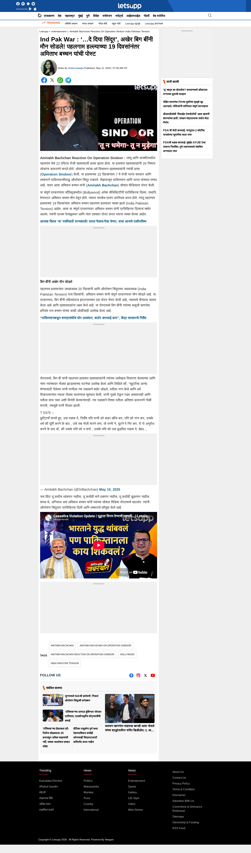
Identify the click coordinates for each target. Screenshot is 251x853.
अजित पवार (45, 804)
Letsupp (43, 31)
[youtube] (153, 676)
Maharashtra (91, 786)
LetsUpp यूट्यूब (132, 23)
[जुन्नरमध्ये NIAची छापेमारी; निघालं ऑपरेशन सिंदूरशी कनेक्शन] (53, 700)
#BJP (42, 792)
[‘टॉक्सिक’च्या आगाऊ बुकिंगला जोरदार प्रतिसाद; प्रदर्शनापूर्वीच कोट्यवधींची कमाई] (53, 716)
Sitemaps (178, 816)
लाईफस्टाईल (133, 16)
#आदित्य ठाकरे (46, 809)
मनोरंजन (107, 16)
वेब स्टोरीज (159, 16)
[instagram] (138, 676)
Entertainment (136, 780)
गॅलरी (146, 16)
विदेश (96, 16)
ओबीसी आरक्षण (71, 23)
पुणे (88, 16)
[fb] (131, 676)
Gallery (132, 792)
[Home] (39, 15)
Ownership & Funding (185, 822)
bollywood (127, 654)
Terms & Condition (183, 789)
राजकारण (49, 16)
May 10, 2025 (109, 489)
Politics (88, 780)
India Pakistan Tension (65, 663)
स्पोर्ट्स (119, 16)
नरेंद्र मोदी (102, 23)
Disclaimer (178, 795)
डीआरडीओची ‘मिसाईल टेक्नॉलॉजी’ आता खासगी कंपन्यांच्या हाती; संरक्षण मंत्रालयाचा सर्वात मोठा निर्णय (186, 118)
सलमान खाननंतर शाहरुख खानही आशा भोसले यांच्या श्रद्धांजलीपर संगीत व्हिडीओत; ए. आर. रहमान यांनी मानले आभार (129, 730)
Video (131, 804)
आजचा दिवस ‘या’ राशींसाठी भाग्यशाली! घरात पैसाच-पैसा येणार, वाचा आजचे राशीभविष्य (93, 221)
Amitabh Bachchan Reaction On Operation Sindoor (82, 654)
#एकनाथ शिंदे (46, 798)
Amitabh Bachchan (62, 645)
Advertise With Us (183, 800)
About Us (178, 771)
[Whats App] (60, 80)
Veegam (109, 839)
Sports (132, 786)
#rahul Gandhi (48, 786)
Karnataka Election (50, 780)
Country (88, 804)
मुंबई (80, 16)
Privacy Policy (181, 783)
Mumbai (88, 792)
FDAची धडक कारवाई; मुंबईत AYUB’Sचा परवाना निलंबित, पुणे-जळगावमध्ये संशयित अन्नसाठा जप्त (184, 146)
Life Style (133, 798)
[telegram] (68, 80)
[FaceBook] (44, 80)
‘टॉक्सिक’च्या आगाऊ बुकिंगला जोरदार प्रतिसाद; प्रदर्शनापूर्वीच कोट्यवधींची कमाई (83, 716)
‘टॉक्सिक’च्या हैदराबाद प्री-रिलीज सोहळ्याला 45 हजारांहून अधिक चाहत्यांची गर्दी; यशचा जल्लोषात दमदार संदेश (56, 737)
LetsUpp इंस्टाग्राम (154, 23)
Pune (87, 798)
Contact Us (179, 777)
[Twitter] (52, 81)
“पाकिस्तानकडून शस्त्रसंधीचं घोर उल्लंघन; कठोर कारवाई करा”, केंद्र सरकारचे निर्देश (93, 318)
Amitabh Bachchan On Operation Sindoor (105, 645)
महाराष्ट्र (70, 16)
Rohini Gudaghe (76, 68)
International (91, 809)
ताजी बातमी (172, 81)
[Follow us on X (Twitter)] (145, 676)
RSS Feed (178, 828)
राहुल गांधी (116, 23)
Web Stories (135, 809)
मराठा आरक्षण (88, 23)
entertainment (58, 31)
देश (59, 16)
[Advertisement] (98, 253)
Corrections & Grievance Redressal (187, 808)
